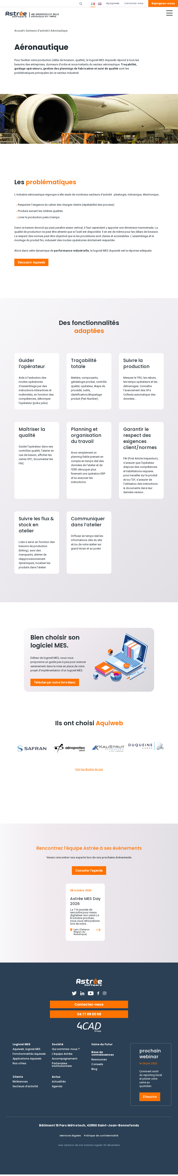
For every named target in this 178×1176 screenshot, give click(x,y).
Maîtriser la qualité (32, 432)
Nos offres (19, 1063)
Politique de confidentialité (101, 1135)
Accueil (19, 30)
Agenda (57, 1086)
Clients (18, 1077)
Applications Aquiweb (27, 1058)
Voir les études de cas (89, 769)
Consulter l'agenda (89, 870)
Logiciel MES (21, 1044)
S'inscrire (150, 1096)
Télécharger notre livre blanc (55, 682)
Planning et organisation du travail (86, 435)
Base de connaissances (102, 1053)
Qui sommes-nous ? (66, 1049)
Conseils (97, 1064)
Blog (94, 1069)
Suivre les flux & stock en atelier (36, 524)
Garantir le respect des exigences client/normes (140, 438)
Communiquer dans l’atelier (88, 521)
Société (57, 1044)
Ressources (99, 1059)
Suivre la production (136, 363)
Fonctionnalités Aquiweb (29, 1054)
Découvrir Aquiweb (31, 262)
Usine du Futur (102, 1044)
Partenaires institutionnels (62, 1064)
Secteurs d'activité (37, 30)
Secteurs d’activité (25, 1086)
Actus (56, 1077)
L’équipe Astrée (62, 1054)
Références (20, 1081)
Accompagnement (64, 1058)
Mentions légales (70, 1135)
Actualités (59, 1081)
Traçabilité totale (83, 363)
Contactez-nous (89, 1004)
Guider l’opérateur (32, 363)
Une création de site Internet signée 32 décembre (89, 1145)
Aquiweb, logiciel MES (26, 1049)
